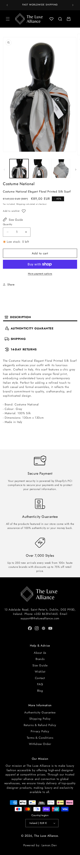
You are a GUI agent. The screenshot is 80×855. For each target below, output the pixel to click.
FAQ (40, 684)
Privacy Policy (40, 731)
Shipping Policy (40, 719)
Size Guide (16, 220)
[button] (7, 19)
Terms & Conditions (40, 738)
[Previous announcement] (7, 5)
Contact (40, 678)
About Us (40, 653)
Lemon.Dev (49, 845)
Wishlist (40, 671)
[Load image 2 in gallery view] (40, 168)
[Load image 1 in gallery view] (19, 168)
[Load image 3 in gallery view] (60, 168)
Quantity (7, 224)
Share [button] (11, 284)
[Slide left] (4, 169)
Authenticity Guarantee (40, 712)
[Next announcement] (73, 5)
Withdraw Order (40, 744)
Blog (40, 691)
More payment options (40, 273)
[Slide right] (75, 169)
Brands (40, 659)
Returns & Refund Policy (40, 725)
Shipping (20, 204)
